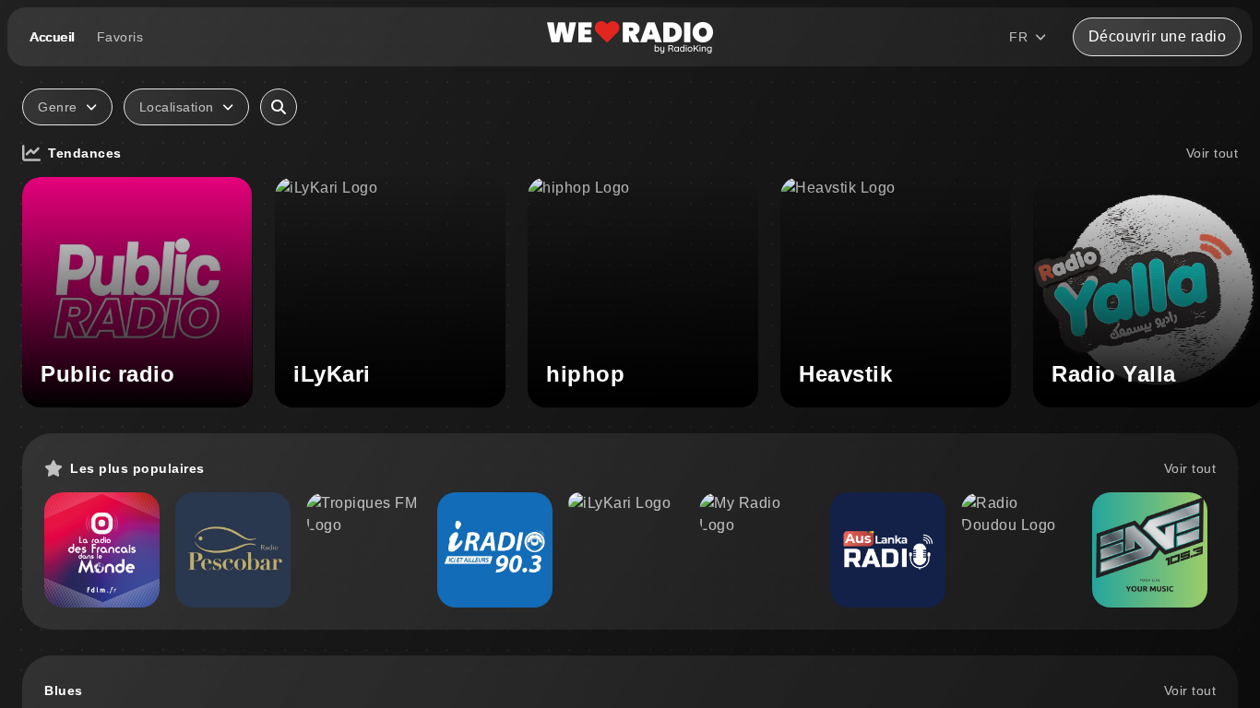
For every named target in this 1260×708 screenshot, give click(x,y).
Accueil (52, 37)
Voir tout (1212, 153)
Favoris (120, 37)
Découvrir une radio (1157, 36)
